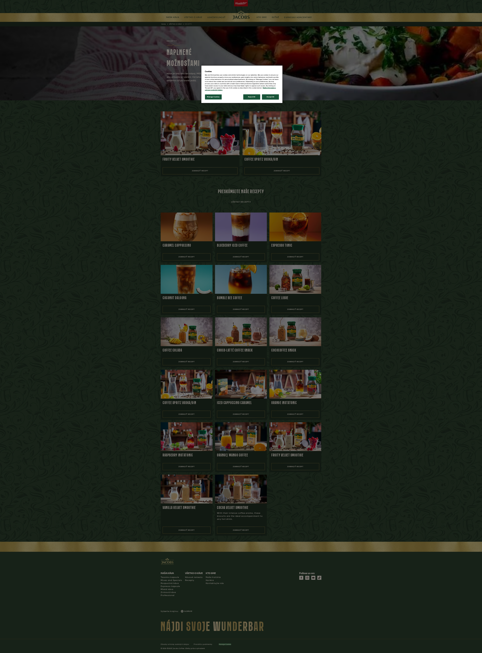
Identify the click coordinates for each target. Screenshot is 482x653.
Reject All (251, 97)
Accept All (270, 97)
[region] (242, 84)
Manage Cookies (213, 97)
